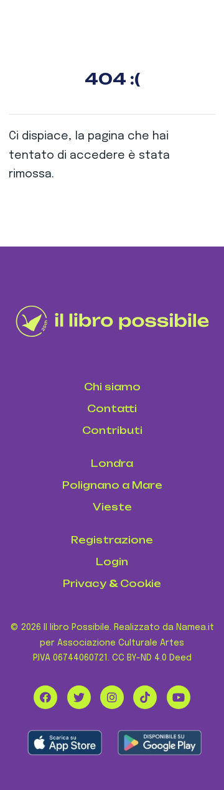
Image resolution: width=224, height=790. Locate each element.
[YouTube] (178, 697)
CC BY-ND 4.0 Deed (152, 658)
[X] (79, 697)
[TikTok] (145, 697)
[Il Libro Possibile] (112, 321)
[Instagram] (112, 697)
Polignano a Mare (112, 485)
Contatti (112, 409)
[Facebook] (45, 697)
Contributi (112, 430)
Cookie (140, 584)
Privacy (84, 584)
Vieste (112, 507)
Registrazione (112, 540)
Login (112, 562)
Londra (112, 463)
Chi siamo (112, 387)
